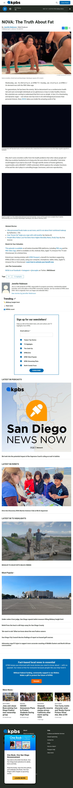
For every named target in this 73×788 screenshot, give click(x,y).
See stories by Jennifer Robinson (24, 293)
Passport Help (51, 749)
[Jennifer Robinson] (6, 288)
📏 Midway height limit (12, 302)
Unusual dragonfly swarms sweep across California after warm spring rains (45, 711)
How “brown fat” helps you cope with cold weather (24, 235)
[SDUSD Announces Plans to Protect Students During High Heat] (28, 697)
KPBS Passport (34, 257)
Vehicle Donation (28, 783)
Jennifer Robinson (10, 27)
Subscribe (36, 370)
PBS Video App (10, 251)
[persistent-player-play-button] (5, 9)
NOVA (24, 99)
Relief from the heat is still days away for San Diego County (23, 625)
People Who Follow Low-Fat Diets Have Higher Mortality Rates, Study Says (33, 237)
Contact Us (50, 740)
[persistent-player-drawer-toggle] (70, 8)
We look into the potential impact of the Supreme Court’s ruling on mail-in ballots (31, 456)
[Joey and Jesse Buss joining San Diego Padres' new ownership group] (10, 697)
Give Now (65, 3)
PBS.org (59, 248)
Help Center (50, 752)
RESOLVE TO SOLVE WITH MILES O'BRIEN (16, 565)
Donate (36, 681)
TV (9, 276)
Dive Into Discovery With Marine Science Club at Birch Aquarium (25, 511)
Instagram (25, 270)
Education (22, 703)
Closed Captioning (52, 736)
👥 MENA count (9, 309)
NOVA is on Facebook (12, 270)
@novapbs (34, 270)
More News (8, 690)
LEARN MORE (20, 778)
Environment (40, 703)
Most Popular (7, 573)
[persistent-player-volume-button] (10, 9)
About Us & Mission (28, 733)
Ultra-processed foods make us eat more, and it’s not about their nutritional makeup (36, 230)
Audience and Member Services (55, 733)
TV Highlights (18, 276)
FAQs (48, 743)
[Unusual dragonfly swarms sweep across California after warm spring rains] (45, 697)
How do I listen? (51, 746)
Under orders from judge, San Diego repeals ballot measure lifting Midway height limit (32, 619)
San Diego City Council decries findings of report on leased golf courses (27, 637)
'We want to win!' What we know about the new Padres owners (24, 631)
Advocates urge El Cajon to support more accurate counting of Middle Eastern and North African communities (36, 644)
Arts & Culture (6, 703)
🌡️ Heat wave (8, 306)
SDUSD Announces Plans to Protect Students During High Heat (27, 710)
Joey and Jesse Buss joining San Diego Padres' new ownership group (10, 710)
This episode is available (14, 248)
